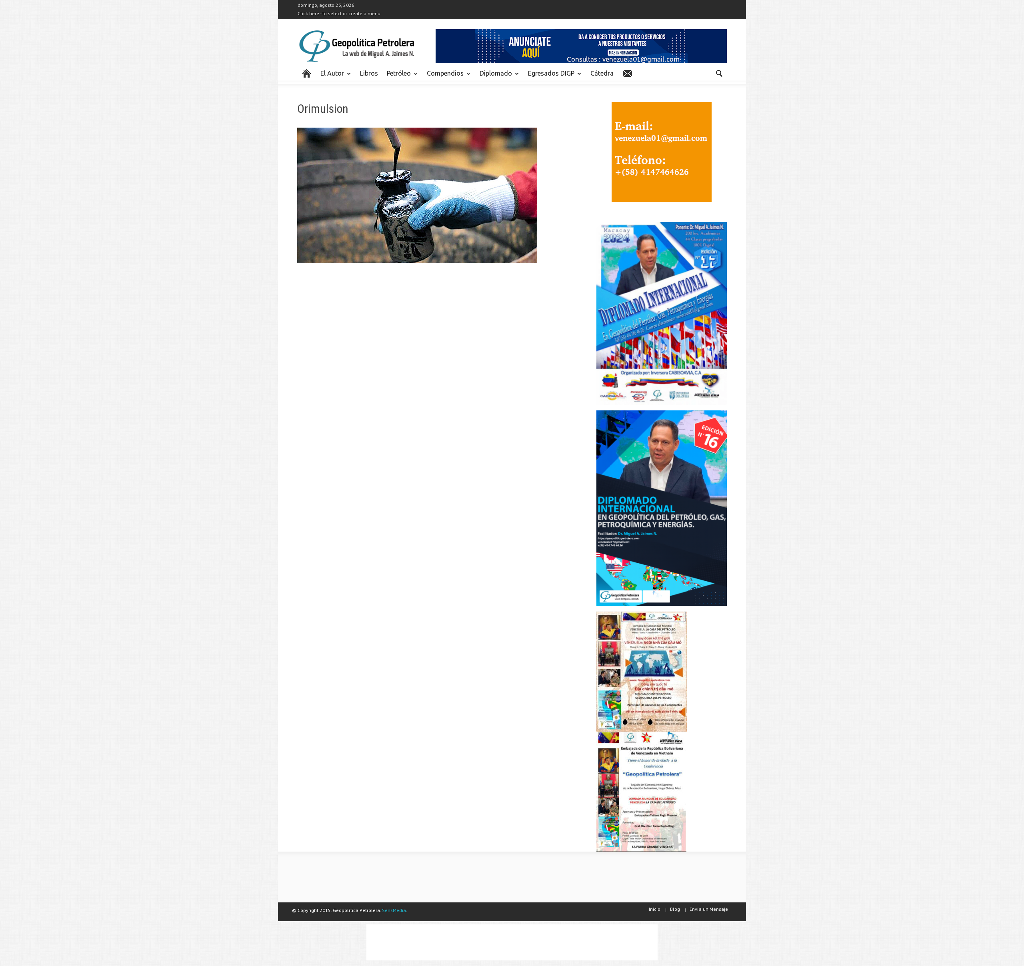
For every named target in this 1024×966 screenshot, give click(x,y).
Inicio (654, 909)
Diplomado (493, 77)
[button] (719, 72)
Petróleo (396, 77)
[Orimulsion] (417, 197)
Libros (369, 73)
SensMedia (394, 910)
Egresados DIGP (549, 77)
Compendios (443, 77)
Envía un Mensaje (709, 909)
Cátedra (602, 73)
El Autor (330, 77)
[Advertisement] (512, 942)
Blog (675, 909)
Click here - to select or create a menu (339, 13)
